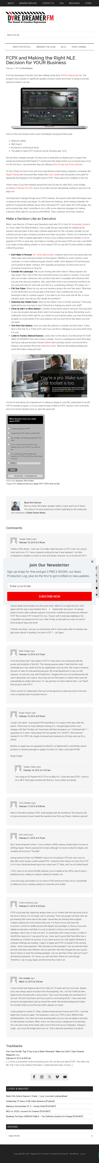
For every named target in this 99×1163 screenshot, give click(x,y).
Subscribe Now (49, 596)
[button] (49, 565)
